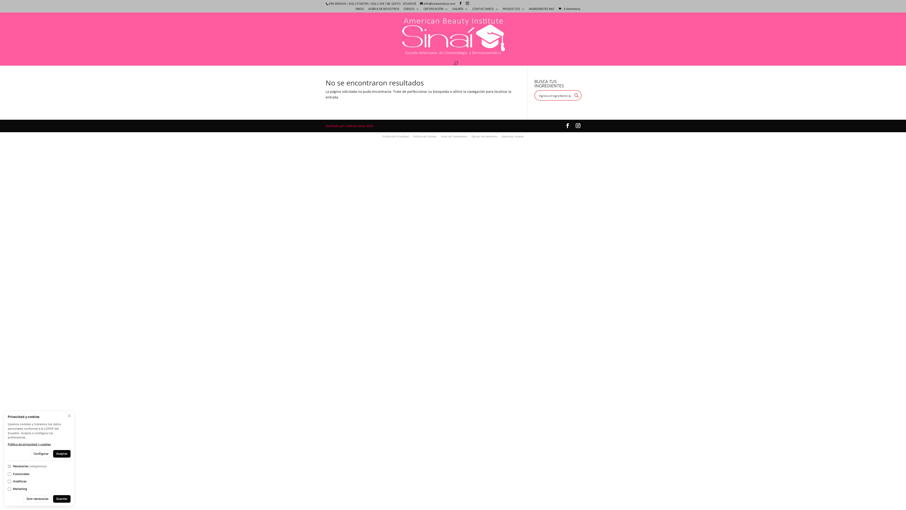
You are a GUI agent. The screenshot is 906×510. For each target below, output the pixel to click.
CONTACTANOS (483, 9)
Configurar (41, 453)
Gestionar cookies (513, 136)
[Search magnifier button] (576, 95)
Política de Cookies (424, 136)
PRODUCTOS (511, 9)
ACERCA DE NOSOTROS (383, 9)
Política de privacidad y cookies (29, 444)
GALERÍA (457, 9)
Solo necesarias (37, 499)
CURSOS (409, 9)
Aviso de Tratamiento (454, 136)
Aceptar (61, 453)
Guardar (61, 499)
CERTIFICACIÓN (433, 9)
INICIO (360, 9)
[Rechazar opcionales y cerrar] (69, 416)
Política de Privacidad (395, 136)
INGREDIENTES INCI (541, 9)
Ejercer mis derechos (484, 136)
